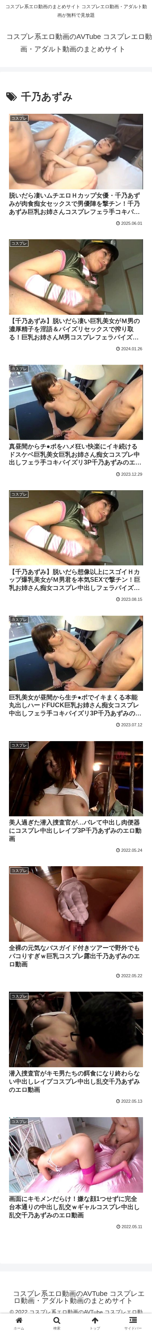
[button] (136, 1073)
